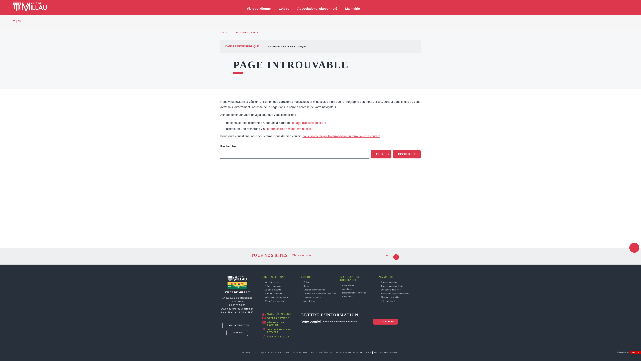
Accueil (225, 32)
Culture (306, 282)
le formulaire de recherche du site (288, 129)
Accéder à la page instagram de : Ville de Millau (620, 21)
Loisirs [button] (284, 8)
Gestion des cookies (386, 352)
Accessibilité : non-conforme (353, 352)
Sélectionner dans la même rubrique (286, 46)
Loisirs (306, 277)
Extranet (238, 333)
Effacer (383, 154)
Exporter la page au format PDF (402, 32)
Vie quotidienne (273, 277)
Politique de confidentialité (272, 352)
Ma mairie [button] (352, 8)
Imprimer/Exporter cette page (395, 32)
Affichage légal (388, 301)
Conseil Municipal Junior (392, 286)
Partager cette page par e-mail (409, 32)
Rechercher (228, 146)
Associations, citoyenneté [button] (317, 8)
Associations (348, 285)
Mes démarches (272, 282)
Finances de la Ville (390, 297)
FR (14, 21)
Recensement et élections (354, 293)
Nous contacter (238, 325)
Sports (306, 286)
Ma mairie (386, 277)
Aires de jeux (309, 301)
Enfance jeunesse (273, 286)
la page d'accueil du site (307, 123)
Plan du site (300, 352)
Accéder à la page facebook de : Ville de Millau (613, 21)
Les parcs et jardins (312, 297)
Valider (396, 257)
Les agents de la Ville (391, 290)
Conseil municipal (389, 282)
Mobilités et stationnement (276, 297)
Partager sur (416, 32)
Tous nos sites (269, 255)
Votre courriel (311, 321)
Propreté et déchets (273, 293)
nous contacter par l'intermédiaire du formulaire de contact (341, 136)
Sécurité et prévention (274, 301)
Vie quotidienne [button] (259, 8)
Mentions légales (321, 352)
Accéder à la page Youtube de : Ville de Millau (626, 21)
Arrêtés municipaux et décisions (395, 293)
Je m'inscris (386, 321)
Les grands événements (314, 290)
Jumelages (347, 289)
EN (19, 21)
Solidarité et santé (273, 290)
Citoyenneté (347, 296)
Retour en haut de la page (634, 248)
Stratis (635, 353)
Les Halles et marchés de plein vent (319, 293)
